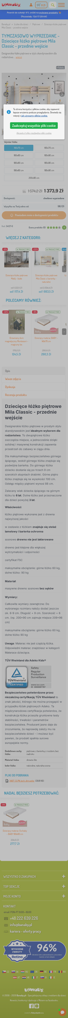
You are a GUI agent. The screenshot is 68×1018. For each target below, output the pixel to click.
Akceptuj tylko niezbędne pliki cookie (34, 133)
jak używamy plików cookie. (34, 115)
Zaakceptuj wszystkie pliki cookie (34, 125)
